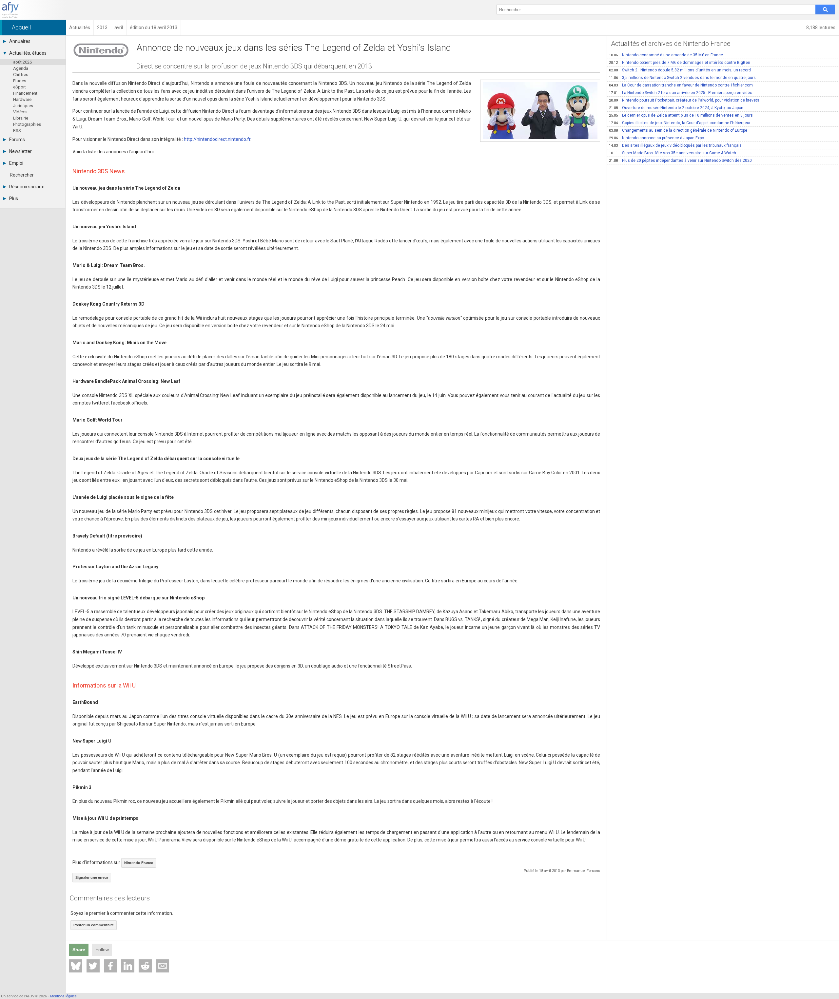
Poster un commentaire (93, 925)
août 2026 (22, 62)
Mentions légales (63, 996)
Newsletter (20, 151)
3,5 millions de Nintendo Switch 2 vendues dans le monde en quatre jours (682, 77)
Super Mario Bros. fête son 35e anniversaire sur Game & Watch (672, 153)
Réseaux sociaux (26, 186)
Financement (25, 93)
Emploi (16, 163)
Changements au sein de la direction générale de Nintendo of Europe (678, 130)
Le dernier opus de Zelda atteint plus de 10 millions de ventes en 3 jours (681, 115)
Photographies (27, 124)
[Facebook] (110, 965)
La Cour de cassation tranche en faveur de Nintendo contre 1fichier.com (681, 85)
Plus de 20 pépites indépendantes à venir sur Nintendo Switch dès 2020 (680, 160)
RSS (17, 130)
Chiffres (20, 74)
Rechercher (22, 175)
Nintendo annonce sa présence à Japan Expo (656, 138)
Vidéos (20, 111)
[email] (162, 965)
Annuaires (19, 41)
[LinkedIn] (127, 965)
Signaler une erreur (91, 877)
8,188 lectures (820, 27)
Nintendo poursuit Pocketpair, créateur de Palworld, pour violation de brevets (684, 100)
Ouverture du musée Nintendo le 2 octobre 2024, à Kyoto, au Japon (676, 107)
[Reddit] (145, 965)
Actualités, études (28, 53)
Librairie (20, 118)
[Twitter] (93, 965)
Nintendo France (138, 863)
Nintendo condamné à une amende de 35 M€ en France (666, 55)
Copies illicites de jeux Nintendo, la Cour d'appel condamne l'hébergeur (680, 123)
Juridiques (23, 105)
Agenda (20, 68)
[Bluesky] (75, 965)
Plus (13, 198)
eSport (19, 87)
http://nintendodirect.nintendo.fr (217, 139)
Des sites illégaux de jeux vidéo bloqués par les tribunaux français (675, 145)
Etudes (19, 80)
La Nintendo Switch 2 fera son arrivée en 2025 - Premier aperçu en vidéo (680, 92)
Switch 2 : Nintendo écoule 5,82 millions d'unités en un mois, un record (680, 70)
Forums (17, 139)
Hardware (22, 99)
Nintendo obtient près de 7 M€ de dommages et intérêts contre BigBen (679, 62)
